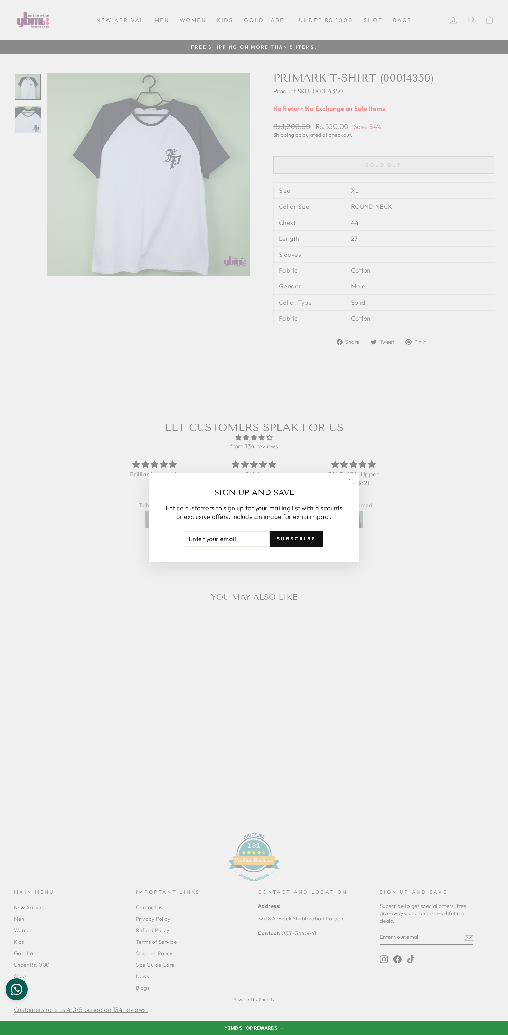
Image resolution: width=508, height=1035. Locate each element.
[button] (254, 1028)
